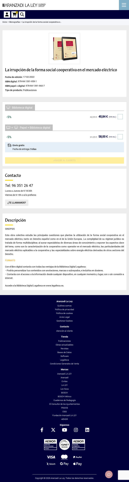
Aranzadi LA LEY (64, 374)
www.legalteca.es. (55, 285)
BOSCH (64, 393)
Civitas (64, 381)
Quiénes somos (64, 306)
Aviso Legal (64, 317)
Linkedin (87, 430)
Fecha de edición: (14, 77)
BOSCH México (64, 396)
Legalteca (64, 360)
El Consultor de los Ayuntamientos (64, 404)
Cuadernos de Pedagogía (64, 400)
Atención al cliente (64, 331)
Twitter (53, 430)
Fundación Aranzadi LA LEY (64, 415)
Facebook (41, 430)
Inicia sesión (7, 14)
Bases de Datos (64, 352)
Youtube (64, 430)
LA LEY (64, 385)
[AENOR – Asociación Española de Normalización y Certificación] (64, 449)
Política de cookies (64, 313)
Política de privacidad (64, 309)
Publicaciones (64, 341)
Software (65, 356)
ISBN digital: (11, 81)
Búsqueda (22, 14)
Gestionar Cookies (64, 321)
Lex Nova (64, 389)
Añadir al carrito (64, 160)
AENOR (64, 419)
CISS (64, 411)
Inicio (5, 22)
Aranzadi (64, 377)
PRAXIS (64, 408)
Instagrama (75, 430)
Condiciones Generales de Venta (64, 364)
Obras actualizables (64, 345)
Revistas (64, 348)
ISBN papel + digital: (15, 86)
